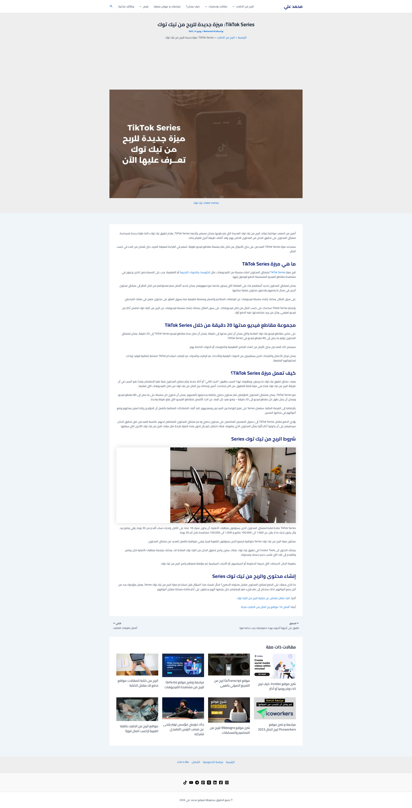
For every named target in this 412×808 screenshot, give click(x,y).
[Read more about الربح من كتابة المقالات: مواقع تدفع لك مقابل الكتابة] (137, 664)
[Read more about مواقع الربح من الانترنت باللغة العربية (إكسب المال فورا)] (137, 709)
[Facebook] (221, 782)
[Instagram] (227, 782)
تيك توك (197, 202)
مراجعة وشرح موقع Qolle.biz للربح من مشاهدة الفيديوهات (184, 684)
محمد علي (293, 6)
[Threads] (209, 782)
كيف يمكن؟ (193, 6)
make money (211, 202)
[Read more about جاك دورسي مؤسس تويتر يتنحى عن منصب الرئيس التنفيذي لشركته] (183, 708)
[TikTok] (185, 782)
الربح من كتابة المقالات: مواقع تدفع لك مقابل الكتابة (138, 683)
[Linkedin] (215, 782)
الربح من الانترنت (245, 6)
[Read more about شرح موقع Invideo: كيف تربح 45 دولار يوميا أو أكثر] (275, 665)
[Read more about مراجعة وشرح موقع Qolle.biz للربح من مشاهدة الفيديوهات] (183, 665)
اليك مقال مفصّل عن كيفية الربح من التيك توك (263, 598)
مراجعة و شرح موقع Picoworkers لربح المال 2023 (277, 726)
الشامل (196, 762)
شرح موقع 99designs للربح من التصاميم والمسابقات (230, 730)
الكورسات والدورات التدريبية (195, 272)
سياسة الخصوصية (213, 762)
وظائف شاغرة (126, 6)
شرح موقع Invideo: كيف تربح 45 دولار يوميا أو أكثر (277, 686)
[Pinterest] (203, 782)
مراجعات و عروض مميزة (167, 6)
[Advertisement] (206, 64)
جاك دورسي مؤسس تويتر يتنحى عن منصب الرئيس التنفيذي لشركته (183, 729)
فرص (145, 6)
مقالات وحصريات (218, 6)
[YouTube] (191, 782)
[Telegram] (197, 782)
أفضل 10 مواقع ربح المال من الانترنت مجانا (265, 607)
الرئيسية (230, 762)
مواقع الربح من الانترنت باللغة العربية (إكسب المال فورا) (139, 728)
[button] (234, 6)
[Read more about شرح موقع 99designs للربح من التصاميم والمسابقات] (229, 709)
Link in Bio (183, 762)
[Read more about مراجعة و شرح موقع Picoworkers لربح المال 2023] (275, 708)
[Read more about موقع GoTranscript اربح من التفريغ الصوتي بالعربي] (229, 664)
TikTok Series (277, 272)
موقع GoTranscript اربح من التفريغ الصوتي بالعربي (232, 683)
